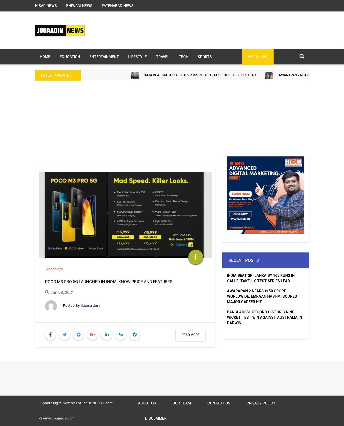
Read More (191, 335)
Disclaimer (156, 418)
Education (70, 57)
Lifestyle (137, 57)
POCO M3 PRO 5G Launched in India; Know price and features (108, 281)
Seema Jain (90, 305)
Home (45, 57)
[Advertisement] (172, 121)
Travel (162, 57)
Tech (183, 57)
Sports (205, 57)
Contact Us (218, 403)
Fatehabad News (118, 6)
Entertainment (104, 57)
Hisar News (46, 6)
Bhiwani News (79, 6)
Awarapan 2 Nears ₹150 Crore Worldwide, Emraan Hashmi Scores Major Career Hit (262, 296)
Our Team (181, 403)
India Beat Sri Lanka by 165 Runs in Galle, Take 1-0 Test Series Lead (186, 75)
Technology (54, 269)
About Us (147, 403)
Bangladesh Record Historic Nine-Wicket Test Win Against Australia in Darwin (264, 317)
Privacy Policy (261, 403)
